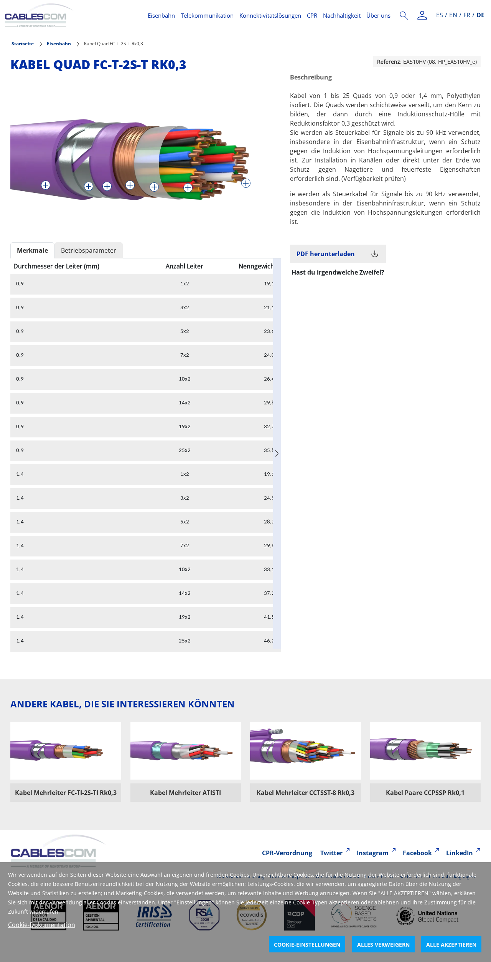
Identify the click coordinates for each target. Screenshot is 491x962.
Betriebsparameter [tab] (88, 250)
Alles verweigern (383, 944)
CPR (312, 15)
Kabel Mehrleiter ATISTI (185, 792)
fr (466, 15)
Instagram (373, 853)
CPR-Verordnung (287, 853)
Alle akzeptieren (451, 944)
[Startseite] (71, 15)
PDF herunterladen (326, 254)
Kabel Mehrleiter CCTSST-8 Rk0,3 (305, 792)
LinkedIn (459, 853)
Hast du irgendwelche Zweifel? (338, 272)
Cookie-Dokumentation (41, 925)
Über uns (378, 15)
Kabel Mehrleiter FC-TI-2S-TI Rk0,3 (66, 792)
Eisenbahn (161, 15)
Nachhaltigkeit (342, 15)
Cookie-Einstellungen (307, 944)
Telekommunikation (207, 15)
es (439, 15)
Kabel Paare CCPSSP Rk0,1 (425, 792)
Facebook (417, 853)
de (480, 15)
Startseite (23, 43)
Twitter (331, 853)
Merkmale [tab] (32, 250)
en (453, 15)
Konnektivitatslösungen (270, 15)
